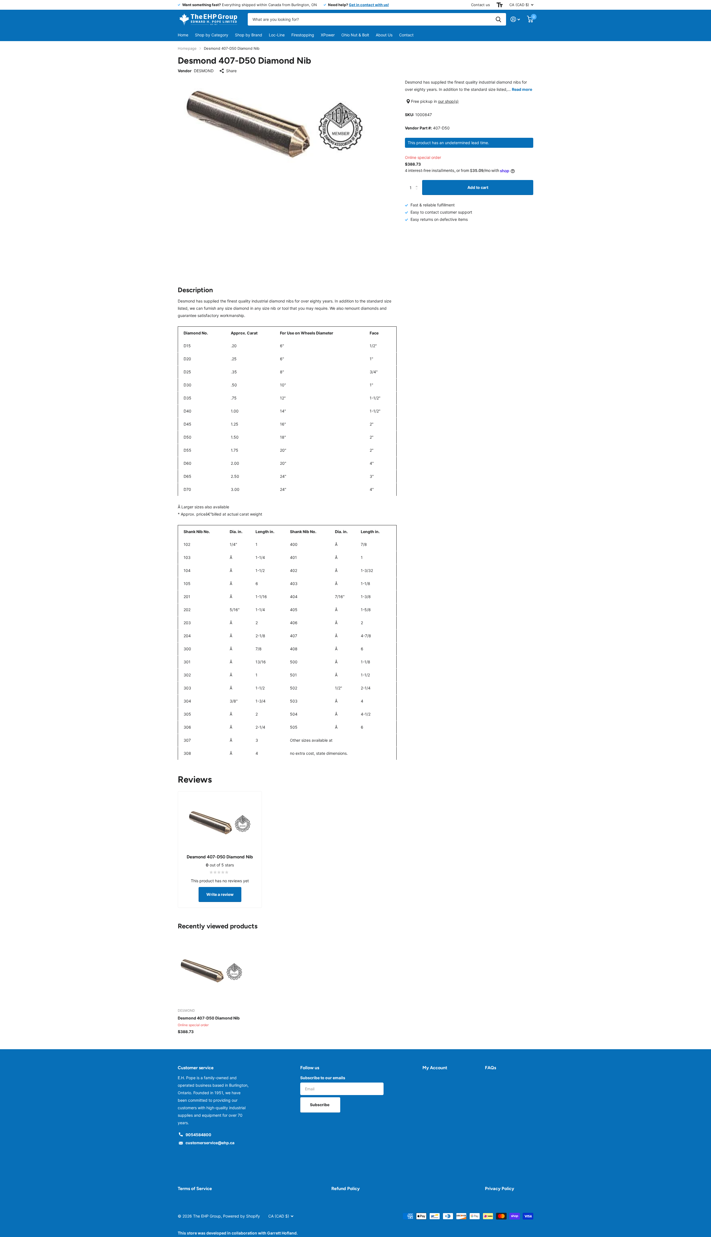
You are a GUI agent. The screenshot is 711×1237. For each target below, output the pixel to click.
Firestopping (302, 35)
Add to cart (477, 187)
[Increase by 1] (418, 182)
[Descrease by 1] (418, 193)
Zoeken (498, 19)
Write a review (220, 894)
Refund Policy (345, 1188)
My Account (434, 1067)
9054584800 (198, 1134)
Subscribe (320, 1104)
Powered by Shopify (241, 1216)
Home (183, 35)
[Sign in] (515, 19)
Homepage (187, 48)
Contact (406, 35)
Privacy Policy (499, 1188)
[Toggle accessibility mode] (500, 5)
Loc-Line (277, 35)
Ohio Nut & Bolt (355, 35)
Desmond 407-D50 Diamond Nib (209, 1018)
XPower (328, 35)
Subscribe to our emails (322, 1077)
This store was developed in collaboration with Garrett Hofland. (238, 1233)
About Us (384, 35)
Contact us (480, 5)
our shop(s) (448, 101)
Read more (522, 89)
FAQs (490, 1067)
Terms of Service (195, 1188)
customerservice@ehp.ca (210, 1142)
